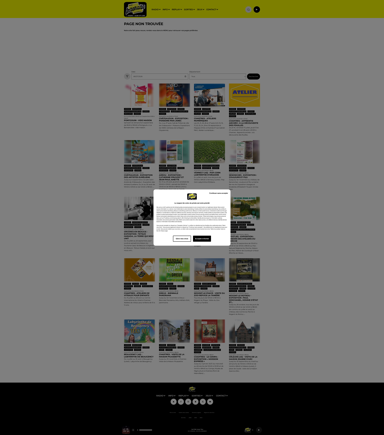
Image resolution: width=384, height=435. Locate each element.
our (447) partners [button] (166, 207)
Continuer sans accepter (218, 193)
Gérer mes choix (182, 238)
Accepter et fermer (202, 238)
